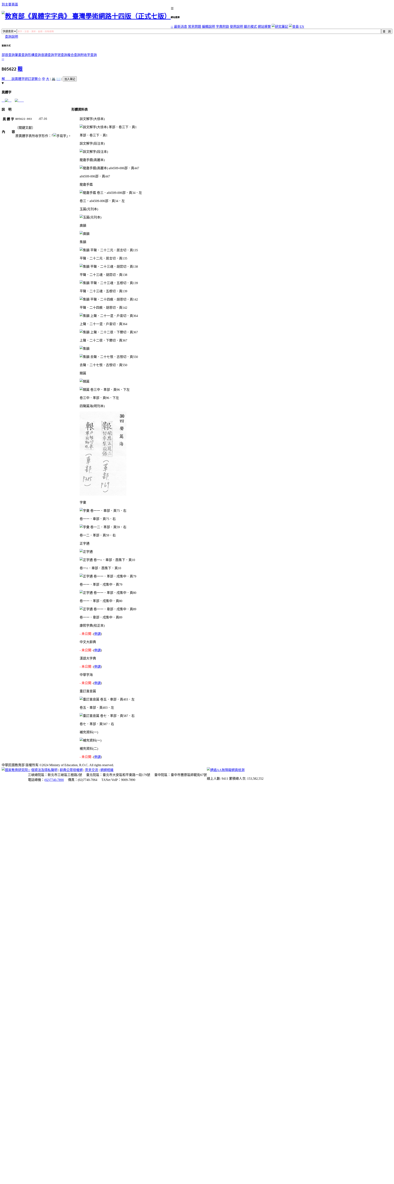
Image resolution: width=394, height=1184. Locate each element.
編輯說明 (208, 26)
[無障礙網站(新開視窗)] (226, 770)
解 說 (8, 79)
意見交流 (91, 770)
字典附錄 (222, 26)
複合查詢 (73, 55)
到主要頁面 (10, 4)
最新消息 (180, 26)
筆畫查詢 (21, 55)
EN (302, 26)
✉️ (58, 79)
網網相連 (106, 770)
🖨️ (54, 79)
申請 (97, 633)
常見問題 (194, 26)
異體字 (20, 79)
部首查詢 (8, 55)
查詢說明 (11, 36)
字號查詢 (60, 55)
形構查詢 (34, 55)
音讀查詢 (47, 55)
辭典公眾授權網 (71, 770)
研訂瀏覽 (31, 79)
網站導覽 (264, 26)
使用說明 (236, 26)
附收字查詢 (88, 55)
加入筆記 (69, 79)
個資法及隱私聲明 (44, 770)
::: (172, 26)
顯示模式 (250, 26)
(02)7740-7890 (54, 780)
